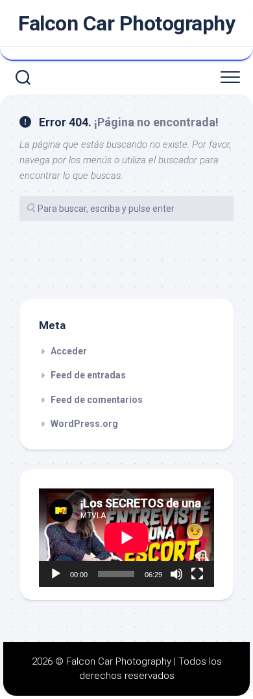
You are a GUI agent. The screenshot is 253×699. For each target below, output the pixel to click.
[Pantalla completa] (197, 573)
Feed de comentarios (97, 400)
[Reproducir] (55, 573)
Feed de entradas (88, 375)
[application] (126, 537)
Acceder (69, 351)
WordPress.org (84, 423)
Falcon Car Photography (126, 23)
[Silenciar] (176, 573)
